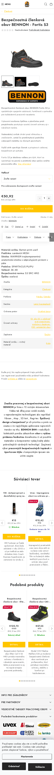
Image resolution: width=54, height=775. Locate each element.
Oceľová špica (44, 311)
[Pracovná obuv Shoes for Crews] (27, 732)
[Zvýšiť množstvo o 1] (48, 198)
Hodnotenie (22, 237)
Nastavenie (27, 756)
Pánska (39, 296)
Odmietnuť (14, 766)
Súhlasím (40, 767)
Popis (8, 237)
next (51, 523)
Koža (48, 343)
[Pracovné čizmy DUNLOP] (10, 732)
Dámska (47, 296)
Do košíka (27, 208)
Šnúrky (47, 334)
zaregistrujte (31, 378)
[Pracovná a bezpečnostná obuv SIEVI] (27, 724)
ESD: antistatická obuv (41, 327)
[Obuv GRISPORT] (44, 724)
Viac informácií (24, 164)
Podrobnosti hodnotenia (39, 30)
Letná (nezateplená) (42, 304)
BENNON (13, 220)
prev (2, 523)
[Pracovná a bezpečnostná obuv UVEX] (10, 724)
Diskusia (37, 237)
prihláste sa (13, 378)
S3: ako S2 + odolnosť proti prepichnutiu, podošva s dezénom (41, 321)
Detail (39, 538)
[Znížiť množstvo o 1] (39, 198)
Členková (46, 289)
